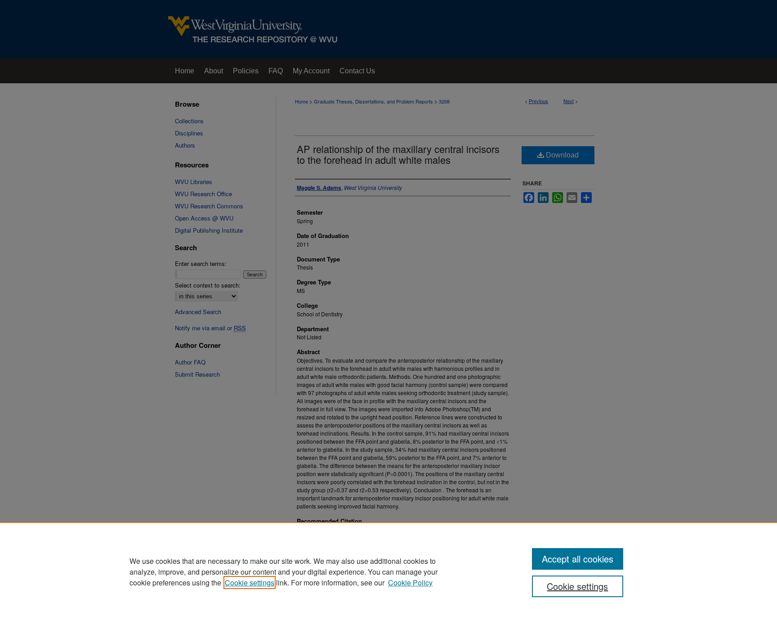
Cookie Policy (410, 582)
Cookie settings (249, 582)
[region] (388, 571)
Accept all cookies (577, 558)
